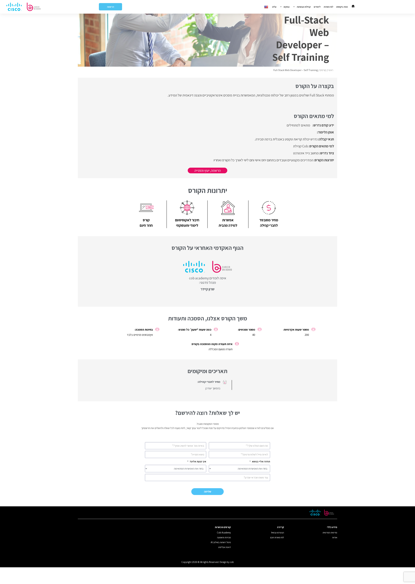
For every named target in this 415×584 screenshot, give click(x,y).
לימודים (317, 6)
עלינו (274, 6)
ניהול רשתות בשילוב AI (221, 542)
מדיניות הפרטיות (330, 532)
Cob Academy (224, 532)
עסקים (287, 6)
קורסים (323, 70)
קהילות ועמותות (304, 6)
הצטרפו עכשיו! (277, 532)
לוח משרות (328, 6)
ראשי (330, 70)
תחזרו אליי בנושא (259, 461)
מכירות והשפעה (224, 537)
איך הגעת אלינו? (196, 461)
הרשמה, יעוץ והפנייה (207, 170)
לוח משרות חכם (277, 537)
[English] (267, 7)
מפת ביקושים (342, 6)
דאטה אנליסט (224, 547)
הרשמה (110, 6)
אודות (334, 537)
